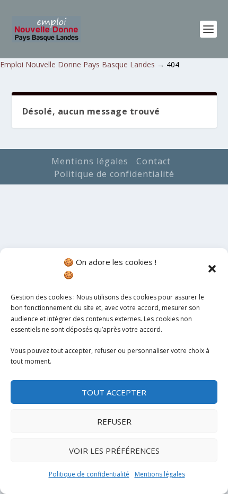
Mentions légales (160, 474)
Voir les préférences (114, 450)
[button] (212, 268)
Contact (153, 161)
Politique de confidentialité (89, 474)
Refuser (114, 421)
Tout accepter (114, 392)
